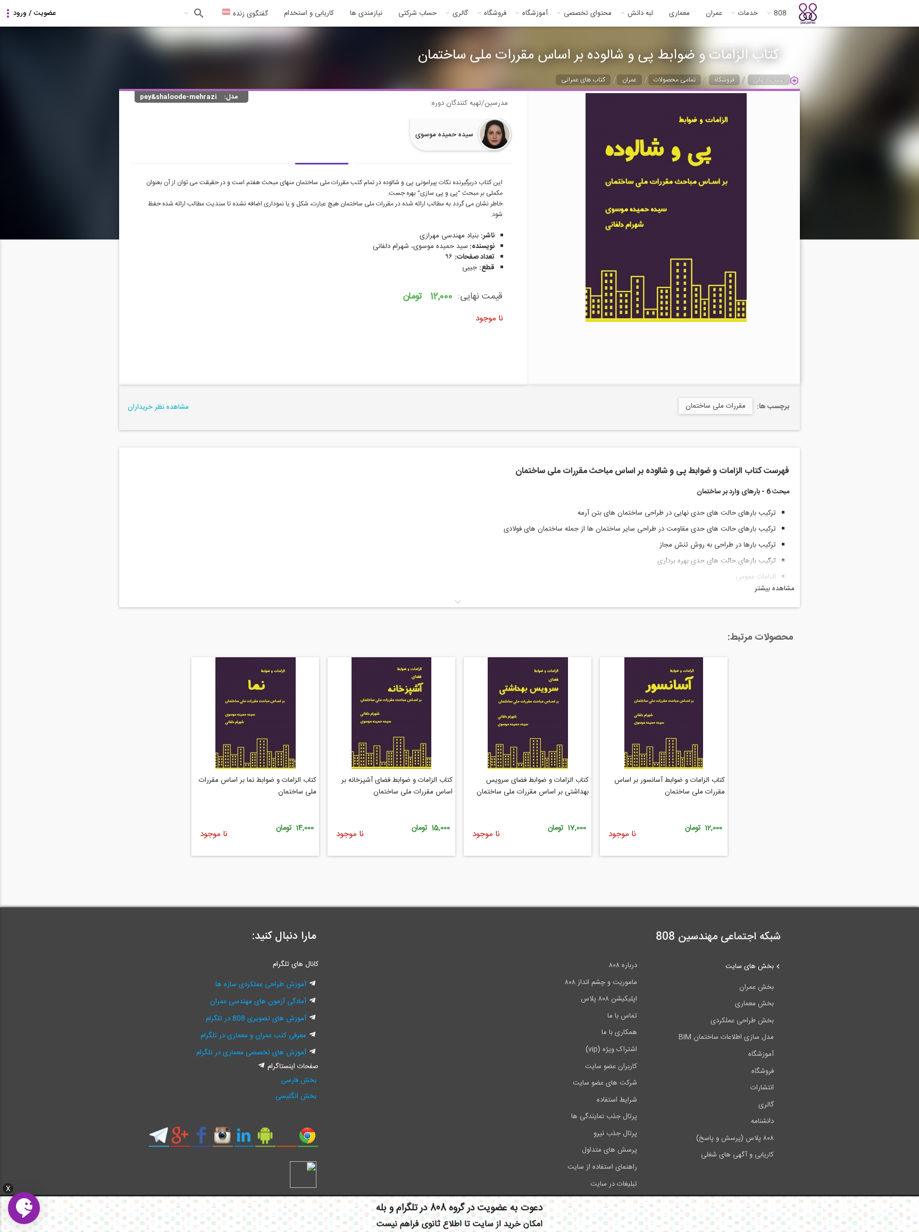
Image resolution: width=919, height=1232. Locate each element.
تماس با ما (622, 1016)
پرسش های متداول (609, 1150)
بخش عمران (756, 987)
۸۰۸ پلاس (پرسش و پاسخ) (735, 1138)
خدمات (748, 13)
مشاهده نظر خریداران (158, 407)
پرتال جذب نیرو (615, 1133)
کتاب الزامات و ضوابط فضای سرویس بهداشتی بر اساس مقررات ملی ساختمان (533, 786)
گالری (460, 13)
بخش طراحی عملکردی (742, 1021)
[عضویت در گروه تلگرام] (159, 1139)
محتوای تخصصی (588, 13)
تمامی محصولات (675, 80)
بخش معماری (754, 1004)
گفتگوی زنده (249, 14)
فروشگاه (495, 13)
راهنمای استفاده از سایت (602, 1167)
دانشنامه (762, 1121)
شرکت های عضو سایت (605, 1083)
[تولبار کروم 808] (308, 1139)
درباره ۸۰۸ (623, 965)
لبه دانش (640, 13)
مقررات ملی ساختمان (716, 406)
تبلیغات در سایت (613, 1184)
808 (780, 13)
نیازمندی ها (366, 13)
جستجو (197, 13)
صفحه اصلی (769, 80)
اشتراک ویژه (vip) (611, 1049)
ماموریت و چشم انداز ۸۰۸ (601, 982)
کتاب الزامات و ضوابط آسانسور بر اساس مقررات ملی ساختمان (669, 786)
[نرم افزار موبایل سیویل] (265, 1139)
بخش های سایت (749, 966)
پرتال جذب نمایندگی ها (604, 1116)
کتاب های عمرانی (583, 80)
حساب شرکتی (417, 13)
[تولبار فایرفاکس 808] (286, 1139)
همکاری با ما (619, 1032)
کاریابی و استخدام (309, 13)
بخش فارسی (298, 1080)
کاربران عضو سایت (611, 1066)
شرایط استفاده (617, 1100)
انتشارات (762, 1088)
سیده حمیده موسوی (444, 134)
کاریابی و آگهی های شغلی (737, 1155)
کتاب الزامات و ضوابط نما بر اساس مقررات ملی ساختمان (257, 786)
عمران (714, 13)
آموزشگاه (535, 13)
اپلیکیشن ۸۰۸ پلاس (609, 999)
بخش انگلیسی (295, 1096)
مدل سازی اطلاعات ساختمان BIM (726, 1037)
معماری (679, 13)
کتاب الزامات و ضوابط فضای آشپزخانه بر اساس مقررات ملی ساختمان (397, 786)
